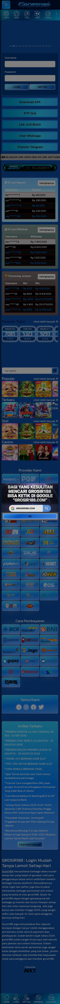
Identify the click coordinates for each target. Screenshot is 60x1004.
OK (30, 516)
